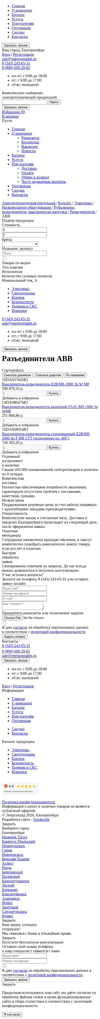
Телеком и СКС (24, 306)
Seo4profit (41, 819)
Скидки (18, 32)
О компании (22, 10)
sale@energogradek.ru (19, 323)
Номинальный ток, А (19, 280)
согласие (20, 627)
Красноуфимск (14, 894)
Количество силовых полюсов (27, 276)
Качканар (9, 890)
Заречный (10, 907)
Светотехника (23, 293)
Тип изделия (12, 267)
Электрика (83, 203)
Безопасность (23, 302)
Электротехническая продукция (29, 203)
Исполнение (12, 272)
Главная (18, 6)
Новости (28, 151)
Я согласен (12, 1014)
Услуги (17, 19)
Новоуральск (12, 854)
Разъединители (83, 212)
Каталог (18, 15)
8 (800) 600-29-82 (16, 67)
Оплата (27, 173)
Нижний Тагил (14, 837)
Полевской (11, 876)
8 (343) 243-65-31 (16, 63)
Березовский (12, 872)
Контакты (20, 37)
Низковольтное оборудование (27, 207)
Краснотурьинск (15, 881)
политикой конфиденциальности (58, 632)
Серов (7, 850)
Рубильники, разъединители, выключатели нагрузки (38, 209)
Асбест (8, 863)
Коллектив (30, 142)
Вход (6, 54)
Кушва (7, 916)
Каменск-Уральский (18, 841)
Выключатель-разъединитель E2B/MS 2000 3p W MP (45, 384)
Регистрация (23, 54)
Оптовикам (21, 28)
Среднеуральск (14, 911)
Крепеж (18, 297)
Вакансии (29, 146)
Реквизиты (30, 138)
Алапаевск (11, 898)
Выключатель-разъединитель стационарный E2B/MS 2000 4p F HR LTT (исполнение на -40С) (46, 436)
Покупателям (23, 23)
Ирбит (7, 903)
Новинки (19, 311)
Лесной (8, 885)
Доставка (29, 168)
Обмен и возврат (35, 177)
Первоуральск (13, 846)
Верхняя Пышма (15, 859)
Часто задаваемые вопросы (43, 181)
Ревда (6, 868)
